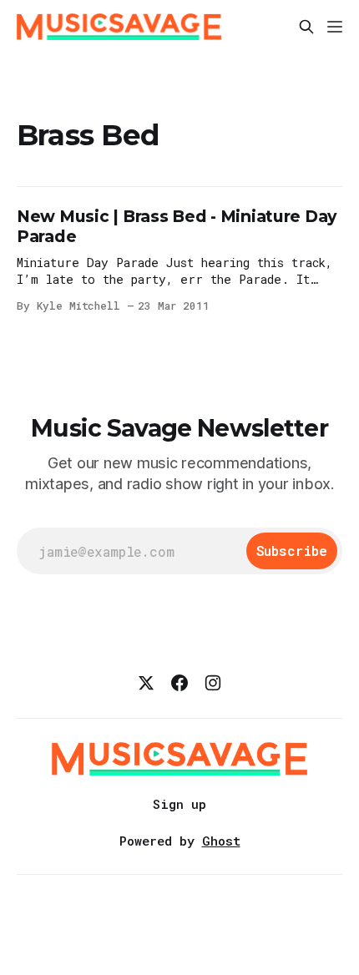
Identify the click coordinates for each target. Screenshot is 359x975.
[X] (146, 682)
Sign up (179, 804)
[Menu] (334, 26)
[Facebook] (179, 682)
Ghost (221, 840)
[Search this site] (306, 26)
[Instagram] (213, 682)
